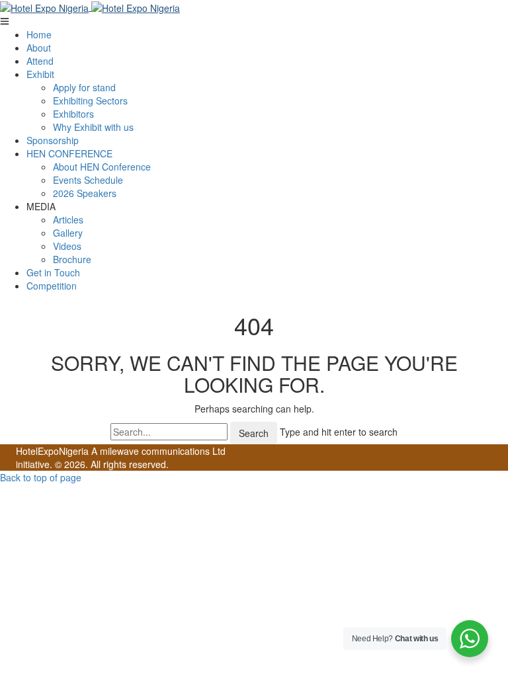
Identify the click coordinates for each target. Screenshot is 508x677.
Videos (67, 246)
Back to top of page (40, 477)
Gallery (68, 232)
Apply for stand (84, 87)
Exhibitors (73, 113)
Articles (68, 219)
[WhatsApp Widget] (469, 638)
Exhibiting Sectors (90, 100)
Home (39, 34)
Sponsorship (52, 140)
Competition (51, 285)
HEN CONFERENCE (69, 153)
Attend (40, 60)
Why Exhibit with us (93, 127)
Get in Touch (53, 272)
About (38, 47)
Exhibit (40, 74)
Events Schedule (88, 179)
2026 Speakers (84, 193)
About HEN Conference (102, 166)
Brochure (72, 259)
